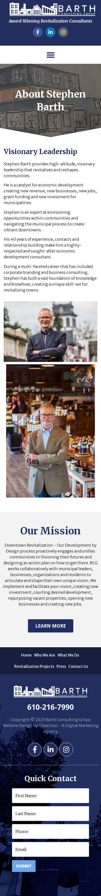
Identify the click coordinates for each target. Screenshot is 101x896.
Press (61, 666)
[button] (50, 54)
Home (26, 655)
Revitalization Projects (34, 666)
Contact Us (78, 666)
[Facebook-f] (38, 32)
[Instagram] (63, 32)
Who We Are (44, 655)
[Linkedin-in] (50, 32)
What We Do (68, 655)
